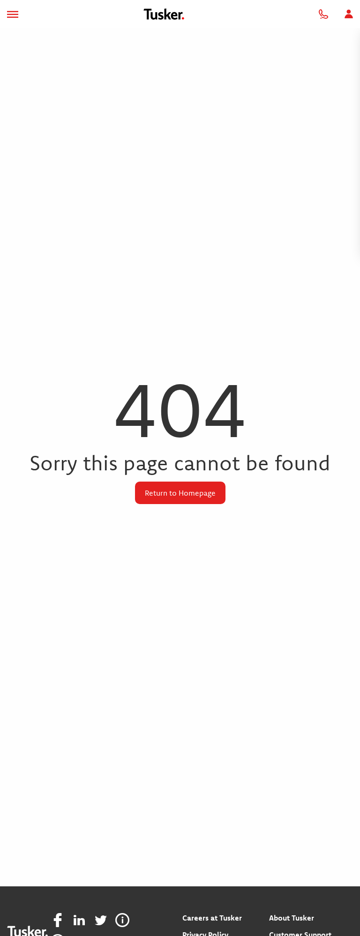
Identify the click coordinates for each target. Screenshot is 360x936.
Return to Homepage (180, 493)
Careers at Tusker (212, 917)
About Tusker (291, 917)
